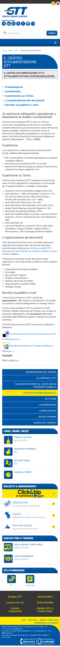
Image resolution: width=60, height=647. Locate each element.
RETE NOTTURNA (22, 462)
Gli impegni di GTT (46, 378)
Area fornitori (45, 596)
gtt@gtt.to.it (13, 360)
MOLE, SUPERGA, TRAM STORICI (28, 546)
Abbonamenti (26, 503)
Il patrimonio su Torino (19, 96)
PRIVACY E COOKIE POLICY (49, 620)
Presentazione (14, 87)
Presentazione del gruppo (41, 372)
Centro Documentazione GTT (39, 392)
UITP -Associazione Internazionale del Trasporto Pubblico (27, 249)
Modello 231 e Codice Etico (45, 609)
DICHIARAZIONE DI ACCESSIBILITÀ (46, 623)
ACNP (46, 307)
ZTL (11, 585)
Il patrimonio (13, 91)
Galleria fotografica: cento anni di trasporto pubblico (35, 385)
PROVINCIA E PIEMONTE (25, 450)
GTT (16, 50)
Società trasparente (15, 609)
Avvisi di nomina (47, 416)
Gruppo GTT (15, 596)
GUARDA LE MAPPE (22, 472)
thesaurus (37, 248)
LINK (24, 620)
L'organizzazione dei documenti (25, 100)
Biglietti (29, 515)
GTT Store (50, 398)
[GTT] (15, 12)
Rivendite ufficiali (25, 526)
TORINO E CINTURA (23, 438)
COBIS (36, 139)
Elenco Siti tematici (45, 422)
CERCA (51, 33)
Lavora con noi (47, 410)
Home (10, 50)
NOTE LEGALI (33, 620)
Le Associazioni (47, 404)
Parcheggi (30, 585)
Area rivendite (45, 602)
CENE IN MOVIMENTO (23, 557)
